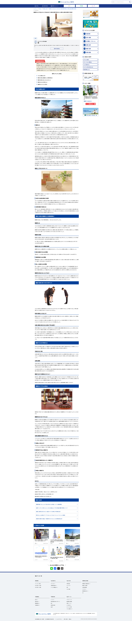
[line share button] (51, 568)
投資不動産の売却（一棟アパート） (55, 601)
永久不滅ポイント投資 (38, 585)
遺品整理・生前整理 (69, 601)
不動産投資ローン (37, 605)
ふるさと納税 (68, 589)
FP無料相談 (68, 583)
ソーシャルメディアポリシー (58, 619)
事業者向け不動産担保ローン (86, 583)
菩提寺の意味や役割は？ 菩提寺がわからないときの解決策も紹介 (49, 518)
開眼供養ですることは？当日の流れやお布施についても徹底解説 (49, 504)
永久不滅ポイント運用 (38, 587)
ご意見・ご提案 (65, 619)
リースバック (52, 599)
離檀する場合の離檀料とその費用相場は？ (45, 77)
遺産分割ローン (37, 601)
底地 (51, 603)
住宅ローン (36, 599)
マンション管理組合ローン (54, 587)
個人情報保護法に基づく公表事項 (39, 619)
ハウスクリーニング (69, 599)
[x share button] (58, 568)
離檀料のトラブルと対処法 (42, 84)
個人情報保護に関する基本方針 (49, 619)
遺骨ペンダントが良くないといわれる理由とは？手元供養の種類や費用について (52, 508)
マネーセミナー (69, 585)
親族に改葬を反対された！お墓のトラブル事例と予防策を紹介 (48, 511)
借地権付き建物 (53, 605)
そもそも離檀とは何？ (41, 75)
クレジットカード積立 (38, 583)
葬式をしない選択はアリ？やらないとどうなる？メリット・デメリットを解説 (50, 515)
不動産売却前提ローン (54, 585)
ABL (82, 592)
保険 (67, 587)
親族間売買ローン (37, 603)
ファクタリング (84, 589)
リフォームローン (53, 583)
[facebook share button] (55, 568)
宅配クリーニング (69, 603)
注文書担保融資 (84, 587)
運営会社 (70, 619)
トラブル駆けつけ (69, 605)
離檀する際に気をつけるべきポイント (44, 80)
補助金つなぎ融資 (84, 585)
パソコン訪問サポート (69, 608)
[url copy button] (62, 568)
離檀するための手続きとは (42, 82)
